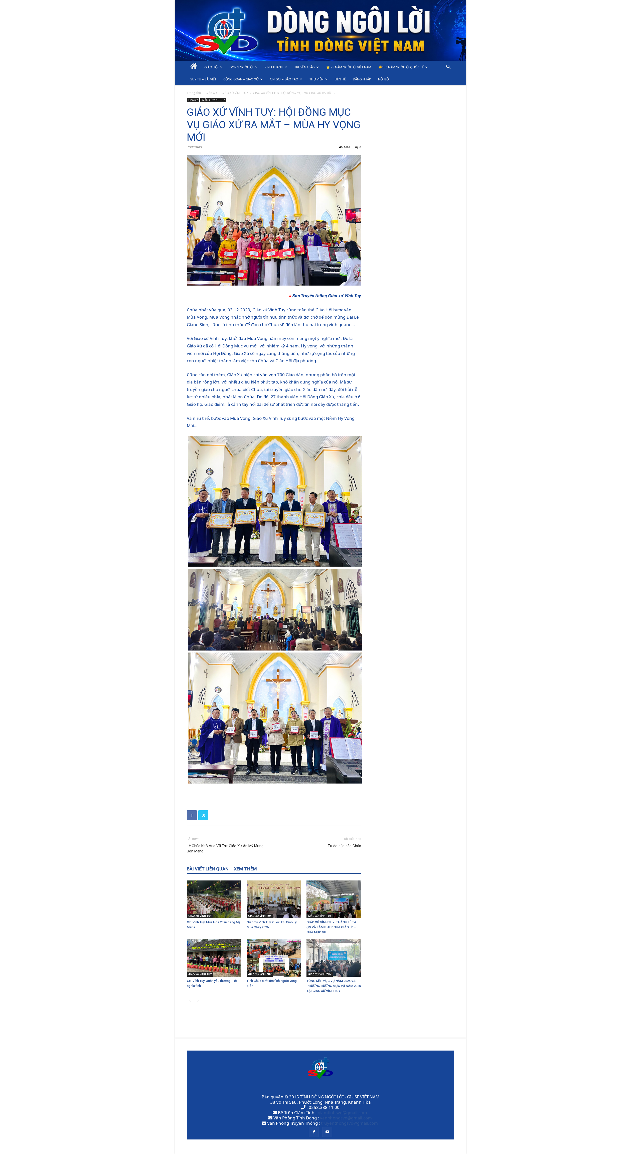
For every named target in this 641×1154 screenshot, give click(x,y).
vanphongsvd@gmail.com (346, 1118)
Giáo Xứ (211, 93)
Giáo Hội (211, 67)
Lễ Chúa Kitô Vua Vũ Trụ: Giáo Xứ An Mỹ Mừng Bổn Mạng (225, 848)
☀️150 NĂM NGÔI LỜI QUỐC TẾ (401, 67)
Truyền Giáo (304, 67)
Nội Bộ (383, 79)
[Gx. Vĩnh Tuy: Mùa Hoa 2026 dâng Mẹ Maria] (214, 899)
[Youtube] (327, 1132)
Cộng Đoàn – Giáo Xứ (241, 79)
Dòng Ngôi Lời (241, 67)
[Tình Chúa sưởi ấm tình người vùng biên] (274, 958)
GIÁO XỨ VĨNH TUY (235, 93)
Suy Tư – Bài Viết (203, 79)
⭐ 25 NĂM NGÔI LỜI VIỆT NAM (348, 67)
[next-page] (198, 1001)
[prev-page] (190, 1001)
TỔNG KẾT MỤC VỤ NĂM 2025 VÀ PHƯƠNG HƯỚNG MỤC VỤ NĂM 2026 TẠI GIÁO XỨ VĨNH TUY (333, 986)
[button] (448, 67)
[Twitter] (203, 815)
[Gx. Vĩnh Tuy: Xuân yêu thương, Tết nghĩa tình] (214, 958)
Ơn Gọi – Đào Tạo (284, 79)
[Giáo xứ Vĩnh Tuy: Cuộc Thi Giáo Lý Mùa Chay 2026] (274, 899)
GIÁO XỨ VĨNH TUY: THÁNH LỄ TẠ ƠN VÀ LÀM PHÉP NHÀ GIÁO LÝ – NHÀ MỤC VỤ (331, 927)
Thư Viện (316, 79)
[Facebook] (192, 815)
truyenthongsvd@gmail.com (349, 1123)
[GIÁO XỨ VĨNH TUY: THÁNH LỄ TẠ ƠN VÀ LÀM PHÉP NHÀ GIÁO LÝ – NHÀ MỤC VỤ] (333, 899)
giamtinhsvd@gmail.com (342, 1112)
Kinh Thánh (274, 67)
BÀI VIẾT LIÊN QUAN (208, 868)
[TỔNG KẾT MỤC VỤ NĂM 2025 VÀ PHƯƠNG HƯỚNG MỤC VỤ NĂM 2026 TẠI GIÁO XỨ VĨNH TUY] (333, 958)
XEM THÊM (245, 868)
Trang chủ (194, 93)
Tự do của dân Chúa (344, 846)
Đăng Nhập (362, 79)
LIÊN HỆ (340, 79)
